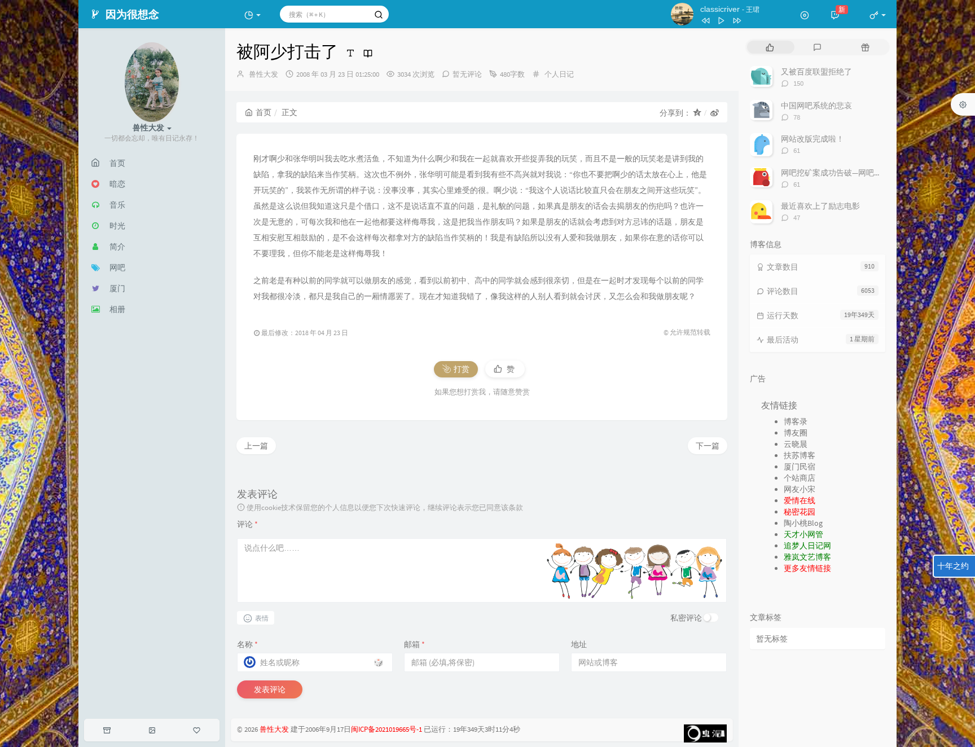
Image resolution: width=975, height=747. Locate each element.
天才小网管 (803, 534)
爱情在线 (799, 500)
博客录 (795, 421)
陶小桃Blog (803, 523)
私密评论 (686, 618)
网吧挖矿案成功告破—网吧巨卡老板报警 (851, 173)
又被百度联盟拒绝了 (816, 72)
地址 (579, 644)
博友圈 (795, 433)
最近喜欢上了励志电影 (820, 206)
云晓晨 (795, 444)
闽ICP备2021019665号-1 (386, 729)
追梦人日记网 (807, 546)
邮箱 (414, 644)
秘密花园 (799, 512)
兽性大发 (263, 74)
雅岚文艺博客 (807, 557)
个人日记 (559, 74)
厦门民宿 (799, 467)
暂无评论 (467, 74)
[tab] (770, 47)
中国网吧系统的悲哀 (816, 105)
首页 (263, 112)
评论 (247, 524)
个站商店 (799, 478)
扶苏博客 (799, 455)
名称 (247, 644)
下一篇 (707, 446)
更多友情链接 (807, 568)
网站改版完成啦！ (812, 139)
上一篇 (256, 446)
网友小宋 (799, 489)
